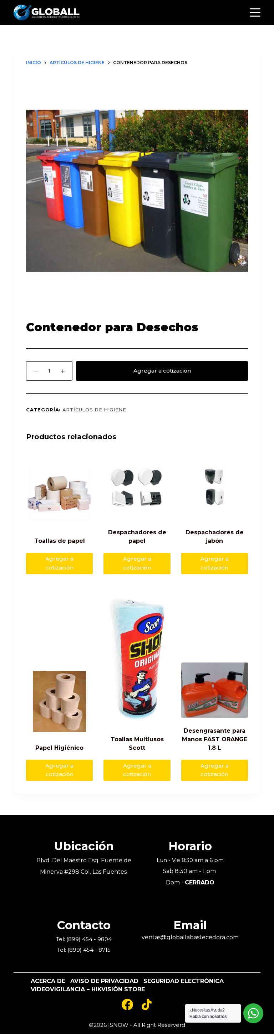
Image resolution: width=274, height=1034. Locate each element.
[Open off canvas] (255, 12)
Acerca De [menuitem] (48, 981)
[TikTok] (146, 1004)
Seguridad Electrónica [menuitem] (183, 981)
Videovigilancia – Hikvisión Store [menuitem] (88, 989)
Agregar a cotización (162, 370)
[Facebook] (127, 1004)
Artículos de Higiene (94, 409)
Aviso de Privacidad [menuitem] (104, 981)
